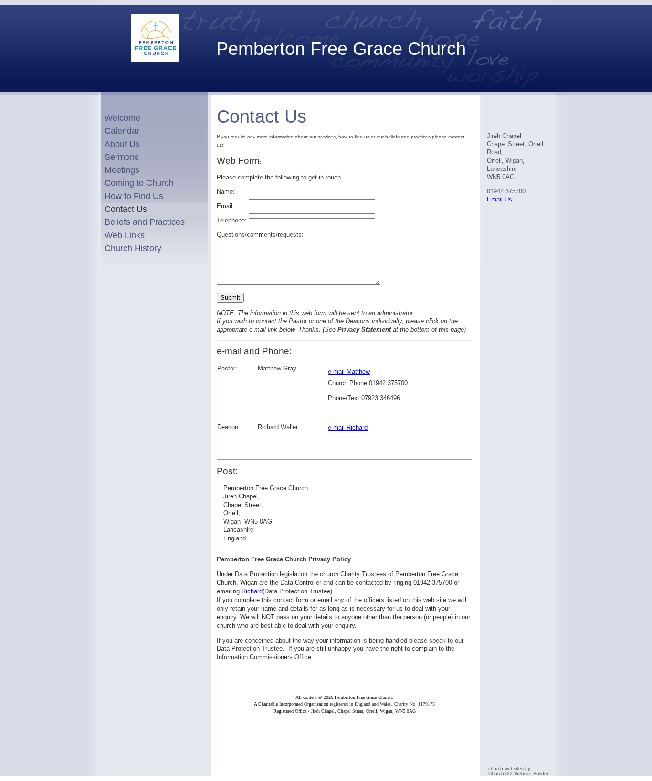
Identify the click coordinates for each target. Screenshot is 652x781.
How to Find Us (134, 196)
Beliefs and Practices (145, 222)
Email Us (499, 199)
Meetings (122, 170)
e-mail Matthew (349, 371)
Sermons (122, 157)
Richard (252, 591)
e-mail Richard (348, 427)
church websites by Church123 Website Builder (518, 771)
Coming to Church (139, 183)
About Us (122, 144)
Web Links (125, 235)
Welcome (122, 118)
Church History (133, 248)
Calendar (122, 131)
